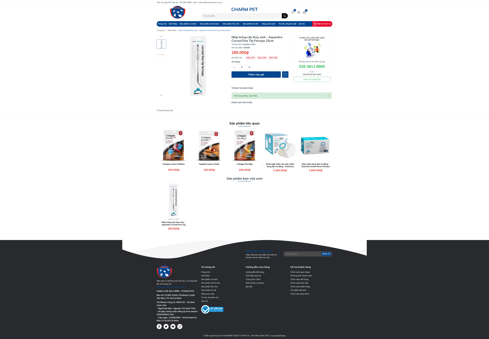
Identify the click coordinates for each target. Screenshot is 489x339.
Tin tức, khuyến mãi (287, 24)
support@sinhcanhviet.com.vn (210, 2)
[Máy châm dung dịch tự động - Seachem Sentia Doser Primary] (315, 145)
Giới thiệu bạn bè (253, 275)
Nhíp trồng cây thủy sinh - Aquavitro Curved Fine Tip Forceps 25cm (173, 223)
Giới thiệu (173, 24)
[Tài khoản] (298, 12)
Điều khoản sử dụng (255, 283)
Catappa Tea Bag (244, 164)
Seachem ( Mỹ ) (173, 219)
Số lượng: (236, 62)
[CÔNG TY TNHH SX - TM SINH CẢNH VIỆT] (178, 12)
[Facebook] (159, 326)
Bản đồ (249, 286)
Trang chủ (162, 24)
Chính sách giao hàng (300, 272)
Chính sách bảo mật (299, 283)
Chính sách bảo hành (299, 294)
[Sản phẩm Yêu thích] (293, 12)
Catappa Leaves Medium (173, 164)
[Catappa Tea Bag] (244, 145)
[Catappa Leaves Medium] (173, 145)
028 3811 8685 (185, 2)
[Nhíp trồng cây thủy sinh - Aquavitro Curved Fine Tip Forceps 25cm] (173, 200)
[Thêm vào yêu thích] (285, 74)
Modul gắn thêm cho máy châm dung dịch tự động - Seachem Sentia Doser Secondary (280, 165)
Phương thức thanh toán (301, 275)
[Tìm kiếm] (285, 15)
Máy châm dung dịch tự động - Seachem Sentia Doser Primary (316, 165)
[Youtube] (172, 326)
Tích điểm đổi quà (298, 290)
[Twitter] (166, 326)
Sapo (283, 336)
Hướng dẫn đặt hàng (255, 272)
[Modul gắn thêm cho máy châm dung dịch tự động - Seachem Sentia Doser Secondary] (280, 145)
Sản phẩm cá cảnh (188, 24)
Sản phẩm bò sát (251, 24)
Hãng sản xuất (269, 24)
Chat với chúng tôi (312, 79)
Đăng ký (326, 254)
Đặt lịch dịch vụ (324, 24)
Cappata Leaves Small (209, 164)
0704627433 (187, 291)
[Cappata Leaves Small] (209, 145)
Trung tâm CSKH (253, 279)
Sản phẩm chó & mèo (209, 24)
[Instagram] (179, 326)
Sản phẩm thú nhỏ (231, 24)
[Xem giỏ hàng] (304, 12)
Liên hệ (301, 24)
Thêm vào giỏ (256, 74)
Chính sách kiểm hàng (300, 286)
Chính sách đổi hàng (299, 279)
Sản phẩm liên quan (244, 123)
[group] (197, 66)
